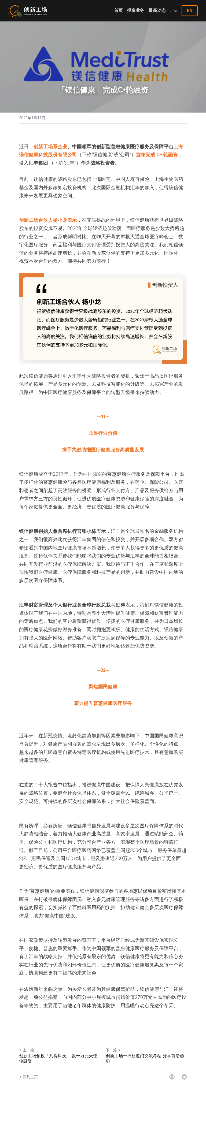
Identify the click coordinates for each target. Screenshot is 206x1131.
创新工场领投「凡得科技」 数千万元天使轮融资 (58, 1058)
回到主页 (30, 1077)
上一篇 (28, 1050)
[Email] (184, 1077)
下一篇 (111, 1050)
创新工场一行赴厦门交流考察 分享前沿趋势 (145, 1058)
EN (189, 10)
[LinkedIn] (172, 1077)
